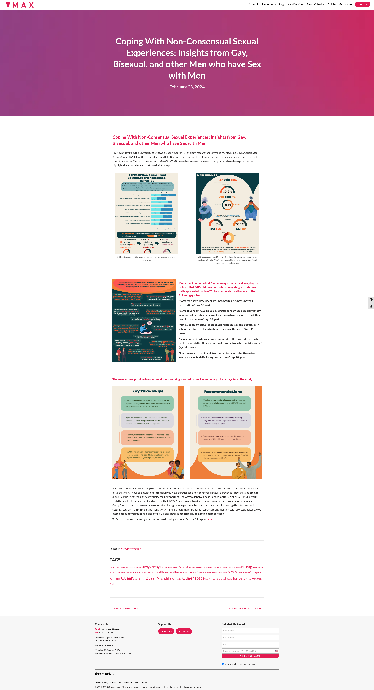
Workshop (257, 578)
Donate (362, 4)
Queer (127, 578)
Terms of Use (115, 682)
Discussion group (234, 567)
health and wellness (168, 572)
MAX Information (131, 548)
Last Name (228, 636)
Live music (193, 572)
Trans (236, 578)
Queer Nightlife (158, 578)
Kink (185, 572)
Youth (112, 584)
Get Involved (346, 4)
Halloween (150, 573)
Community (184, 567)
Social (221, 578)
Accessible (118, 567)
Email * (226, 643)
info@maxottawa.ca (111, 629)
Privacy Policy (101, 682)
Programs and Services (291, 4)
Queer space (193, 578)
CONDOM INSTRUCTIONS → (246, 608)
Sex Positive (210, 579)
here (209, 519)
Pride (118, 578)
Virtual (242, 579)
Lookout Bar (204, 573)
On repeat (255, 572)
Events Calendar (315, 4)
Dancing (216, 567)
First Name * (228, 629)
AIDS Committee (129, 567)
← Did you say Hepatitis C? (125, 608)
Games (128, 573)
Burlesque (165, 567)
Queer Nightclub (139, 579)
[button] (275, 4)
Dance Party (208, 567)
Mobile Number (230, 650)
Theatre (229, 579)
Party (112, 579)
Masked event (221, 572)
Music (246, 573)
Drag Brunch (256, 567)
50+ (111, 567)
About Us (254, 4)
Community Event (196, 567)
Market (212, 573)
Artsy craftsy (151, 567)
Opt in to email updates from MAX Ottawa (240, 664)
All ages (139, 567)
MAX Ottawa (236, 572)
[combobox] (276, 651)
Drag (248, 567)
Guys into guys (138, 572)
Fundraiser (121, 572)
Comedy (174, 567)
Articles (332, 4)
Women (248, 579)
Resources (267, 4)
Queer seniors (177, 579)
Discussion (223, 567)
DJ (242, 567)
